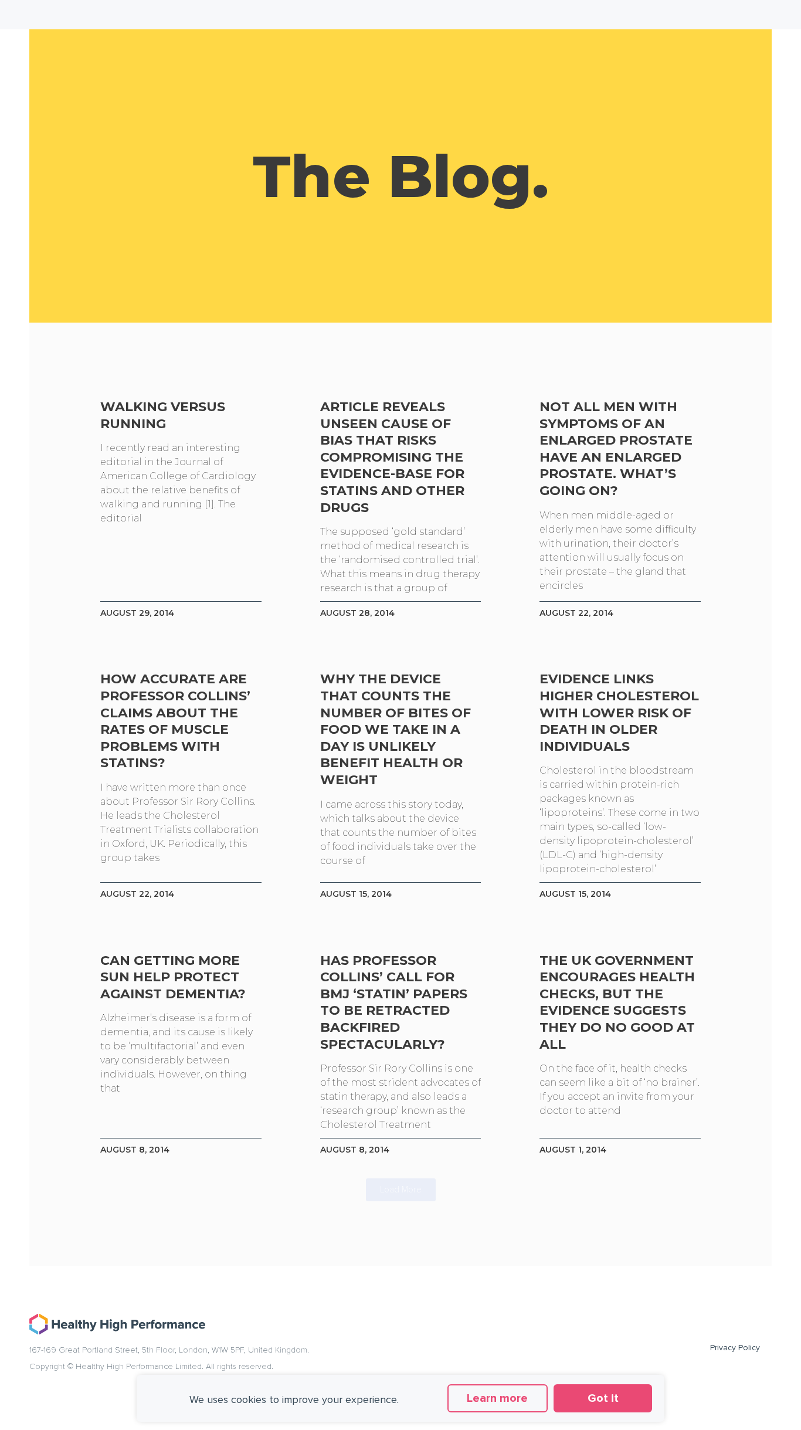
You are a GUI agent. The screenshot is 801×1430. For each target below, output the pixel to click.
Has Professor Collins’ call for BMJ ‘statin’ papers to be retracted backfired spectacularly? (393, 1002)
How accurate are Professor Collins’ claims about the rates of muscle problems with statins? (175, 721)
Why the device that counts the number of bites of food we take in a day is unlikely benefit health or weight (395, 729)
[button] (401, 1189)
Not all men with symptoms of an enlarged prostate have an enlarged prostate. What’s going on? (616, 449)
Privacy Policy (735, 1348)
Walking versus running (162, 415)
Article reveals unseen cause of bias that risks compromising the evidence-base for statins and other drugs (392, 457)
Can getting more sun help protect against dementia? (173, 977)
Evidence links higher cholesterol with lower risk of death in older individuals (619, 712)
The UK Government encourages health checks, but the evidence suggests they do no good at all (617, 1002)
